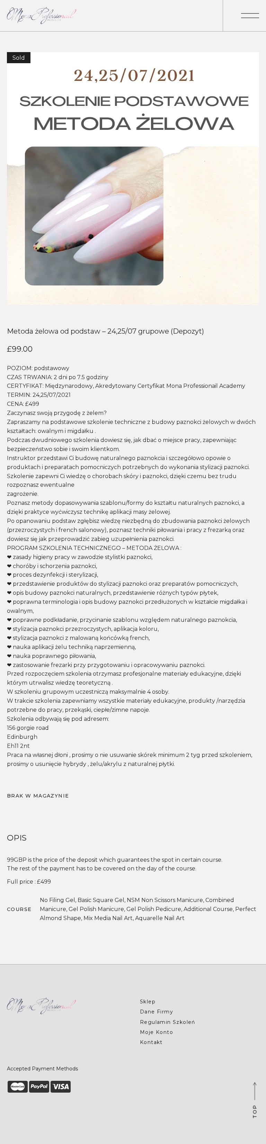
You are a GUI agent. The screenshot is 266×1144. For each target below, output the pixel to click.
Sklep (148, 1002)
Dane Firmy (156, 1012)
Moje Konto (156, 1032)
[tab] (17, 838)
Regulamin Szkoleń (167, 1022)
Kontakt (151, 1042)
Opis (17, 838)
